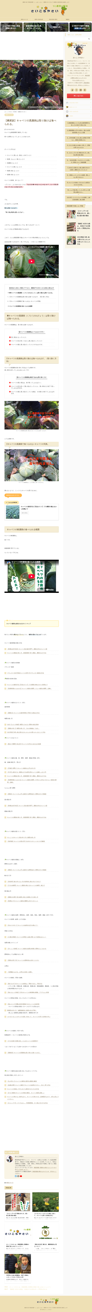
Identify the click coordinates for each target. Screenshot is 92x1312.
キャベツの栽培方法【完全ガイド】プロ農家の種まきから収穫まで (27, 684)
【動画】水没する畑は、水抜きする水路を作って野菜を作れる (28, 1289)
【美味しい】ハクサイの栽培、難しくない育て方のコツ (79, 176)
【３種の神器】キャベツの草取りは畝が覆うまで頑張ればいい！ (26, 937)
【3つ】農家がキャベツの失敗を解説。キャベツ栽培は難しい (25, 1093)
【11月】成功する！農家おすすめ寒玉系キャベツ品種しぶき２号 (26, 772)
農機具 (67, 19)
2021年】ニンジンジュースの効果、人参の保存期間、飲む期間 (78, 198)
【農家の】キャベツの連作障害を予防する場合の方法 (23, 713)
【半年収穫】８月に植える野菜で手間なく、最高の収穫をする (79, 139)
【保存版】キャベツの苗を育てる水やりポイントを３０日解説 (26, 841)
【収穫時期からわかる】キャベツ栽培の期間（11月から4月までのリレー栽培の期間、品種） (32, 781)
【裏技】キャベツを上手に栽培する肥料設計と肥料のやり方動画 (26, 794)
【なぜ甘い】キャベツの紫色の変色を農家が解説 (22, 1081)
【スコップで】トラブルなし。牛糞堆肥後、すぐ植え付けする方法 (27, 1103)
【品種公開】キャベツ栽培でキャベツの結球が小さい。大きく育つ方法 (28, 1085)
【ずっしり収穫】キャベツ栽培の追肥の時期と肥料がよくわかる (26, 948)
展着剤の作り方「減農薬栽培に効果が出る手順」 (22, 1010)
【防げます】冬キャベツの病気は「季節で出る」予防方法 (24, 983)
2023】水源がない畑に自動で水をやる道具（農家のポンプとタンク (79, 168)
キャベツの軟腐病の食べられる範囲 (20, 306)
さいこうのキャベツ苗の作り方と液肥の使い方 (21, 837)
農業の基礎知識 (39, 19)
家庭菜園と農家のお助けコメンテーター (45, 1167)
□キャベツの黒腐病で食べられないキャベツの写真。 (26, 301)
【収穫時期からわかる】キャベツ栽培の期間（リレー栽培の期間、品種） (29, 688)
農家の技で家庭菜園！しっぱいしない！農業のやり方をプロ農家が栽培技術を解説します (46, 1307)
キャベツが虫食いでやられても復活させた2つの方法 (23, 1089)
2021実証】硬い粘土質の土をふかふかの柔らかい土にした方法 (26, 732)
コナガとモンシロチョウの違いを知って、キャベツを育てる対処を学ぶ (28, 1016)
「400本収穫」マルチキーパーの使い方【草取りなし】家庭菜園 (79, 161)
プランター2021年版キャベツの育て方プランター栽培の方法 (25, 673)
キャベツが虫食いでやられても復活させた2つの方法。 (79, 183)
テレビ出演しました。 (22, 1169)
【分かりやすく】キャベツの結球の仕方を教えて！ (22, 925)
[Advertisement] (31, 46)
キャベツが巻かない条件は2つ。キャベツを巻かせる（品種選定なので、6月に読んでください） (33, 1098)
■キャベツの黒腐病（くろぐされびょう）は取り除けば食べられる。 (31, 293)
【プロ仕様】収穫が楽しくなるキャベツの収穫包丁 (22, 1041)
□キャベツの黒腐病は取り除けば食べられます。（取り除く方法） (30, 297)
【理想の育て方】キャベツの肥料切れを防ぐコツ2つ (23, 960)
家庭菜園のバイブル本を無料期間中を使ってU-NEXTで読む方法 (79, 124)
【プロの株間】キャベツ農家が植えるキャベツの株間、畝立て (26, 885)
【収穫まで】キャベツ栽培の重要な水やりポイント (22, 901)
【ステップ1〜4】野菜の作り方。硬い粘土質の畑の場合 (79, 154)
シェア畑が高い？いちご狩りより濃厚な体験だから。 (80, 191)
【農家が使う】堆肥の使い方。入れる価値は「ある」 (23, 728)
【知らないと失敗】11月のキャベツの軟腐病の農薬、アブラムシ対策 (28, 992)
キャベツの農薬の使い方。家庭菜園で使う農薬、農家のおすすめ (26, 653)
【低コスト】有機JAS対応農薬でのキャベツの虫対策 (23, 1004)
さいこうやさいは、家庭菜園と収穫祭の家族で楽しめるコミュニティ (30, 1287)
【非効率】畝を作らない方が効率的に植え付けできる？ (24, 881)
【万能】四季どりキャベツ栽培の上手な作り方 (21, 768)
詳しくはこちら (78, 96)
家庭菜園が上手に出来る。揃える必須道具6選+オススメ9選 (79, 131)
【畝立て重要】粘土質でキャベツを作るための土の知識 (24, 744)
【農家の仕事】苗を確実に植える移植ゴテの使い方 (22, 897)
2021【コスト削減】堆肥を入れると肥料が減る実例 (23, 724)
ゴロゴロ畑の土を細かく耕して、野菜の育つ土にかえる (79, 146)
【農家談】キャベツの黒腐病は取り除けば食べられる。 (24, 1052)
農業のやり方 (24, 19)
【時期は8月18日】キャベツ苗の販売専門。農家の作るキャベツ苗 (27, 649)
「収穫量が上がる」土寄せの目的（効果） (20, 972)
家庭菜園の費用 (53, 19)
